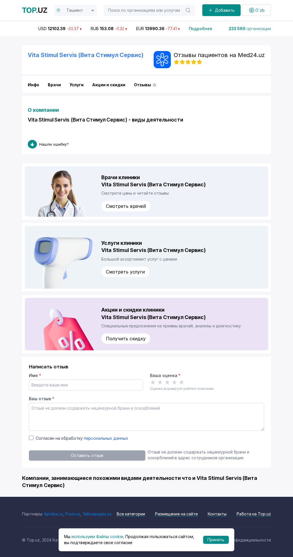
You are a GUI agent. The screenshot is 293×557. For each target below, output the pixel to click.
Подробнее (201, 28)
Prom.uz (72, 513)
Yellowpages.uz (97, 513)
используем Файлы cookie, (98, 536)
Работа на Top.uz (254, 513)
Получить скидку (126, 338)
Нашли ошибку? (54, 144)
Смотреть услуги (125, 272)
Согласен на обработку (82, 438)
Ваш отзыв (41, 398)
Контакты (217, 513)
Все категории (131, 513)
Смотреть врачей (126, 206)
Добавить (225, 10)
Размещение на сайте (176, 513)
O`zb (260, 10)
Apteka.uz (53, 513)
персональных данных (106, 438)
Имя (35, 375)
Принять (215, 539)
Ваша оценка (165, 375)
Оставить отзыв (87, 455)
